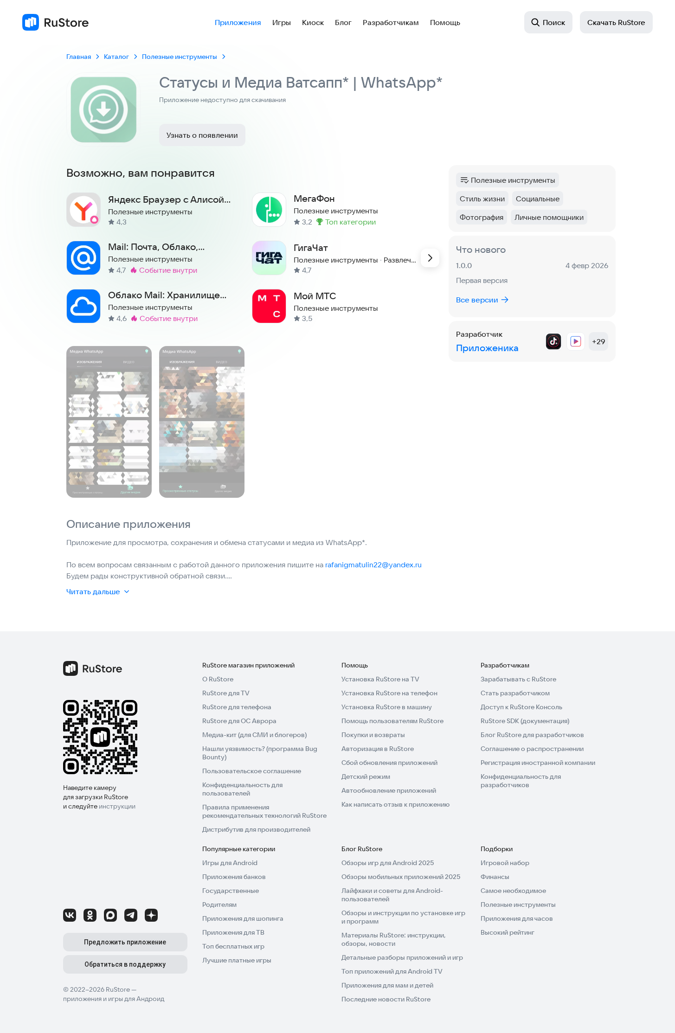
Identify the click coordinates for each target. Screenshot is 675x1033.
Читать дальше (93, 591)
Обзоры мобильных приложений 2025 (400, 877)
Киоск (313, 22)
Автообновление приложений (388, 790)
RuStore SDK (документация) (525, 721)
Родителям (219, 904)
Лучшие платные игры (236, 960)
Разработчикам (391, 22)
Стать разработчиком (515, 693)
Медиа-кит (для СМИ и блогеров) (254, 735)
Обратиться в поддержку (125, 964)
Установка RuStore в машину (386, 707)
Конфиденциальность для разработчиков (521, 780)
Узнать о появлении (202, 135)
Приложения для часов (517, 918)
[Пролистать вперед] (430, 258)
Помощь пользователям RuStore (392, 721)
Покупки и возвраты (373, 735)
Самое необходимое (513, 890)
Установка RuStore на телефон (389, 693)
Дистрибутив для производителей (256, 829)
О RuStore (217, 679)
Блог (343, 22)
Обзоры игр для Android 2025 (387, 863)
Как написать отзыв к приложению (395, 804)
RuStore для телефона (236, 707)
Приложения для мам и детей (387, 985)
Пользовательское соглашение (251, 771)
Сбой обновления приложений (389, 762)
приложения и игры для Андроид (113, 999)
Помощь (445, 22)
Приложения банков (234, 877)
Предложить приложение (125, 942)
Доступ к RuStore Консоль (521, 707)
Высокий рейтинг (507, 932)
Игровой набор (505, 863)
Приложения (238, 22)
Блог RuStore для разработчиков (532, 735)
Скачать (616, 22)
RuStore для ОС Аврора (239, 721)
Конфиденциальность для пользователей (242, 789)
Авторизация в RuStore (377, 748)
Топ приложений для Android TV (392, 971)
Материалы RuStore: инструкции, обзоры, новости (393, 939)
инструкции (117, 806)
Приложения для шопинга (242, 918)
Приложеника (487, 347)
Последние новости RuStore (386, 999)
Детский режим (365, 776)
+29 (598, 341)
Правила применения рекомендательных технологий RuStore (264, 811)
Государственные (230, 890)
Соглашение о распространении (532, 748)
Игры (281, 22)
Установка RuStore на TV (380, 679)
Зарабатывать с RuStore (518, 679)
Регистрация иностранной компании (538, 762)
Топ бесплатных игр (233, 946)
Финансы (495, 877)
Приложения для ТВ (233, 932)
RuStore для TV (226, 693)
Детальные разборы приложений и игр (402, 957)
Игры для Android (229, 863)
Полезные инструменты (518, 904)
